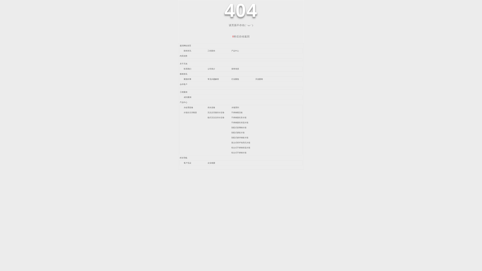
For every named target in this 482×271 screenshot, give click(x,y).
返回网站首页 (185, 46)
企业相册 (211, 163)
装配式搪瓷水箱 (238, 132)
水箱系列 (235, 107)
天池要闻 (259, 79)
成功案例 (187, 97)
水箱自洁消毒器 (190, 112)
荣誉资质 (235, 69)
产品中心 (235, 51)
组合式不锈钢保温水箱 (240, 148)
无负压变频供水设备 (215, 112)
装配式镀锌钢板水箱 (239, 138)
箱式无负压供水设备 (215, 117)
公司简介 (211, 69)
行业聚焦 (235, 79)
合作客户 (183, 84)
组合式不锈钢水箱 (238, 153)
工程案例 (211, 51)
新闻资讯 (187, 51)
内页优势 (183, 56)
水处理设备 (188, 107)
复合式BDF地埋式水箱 (240, 143)
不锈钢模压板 (237, 112)
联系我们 (187, 69)
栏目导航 (183, 158)
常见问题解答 (213, 79)
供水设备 (211, 107)
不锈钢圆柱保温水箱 (239, 122)
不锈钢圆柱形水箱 (238, 117)
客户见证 (187, 163)
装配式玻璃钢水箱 (238, 127)
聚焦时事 (187, 79)
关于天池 (183, 64)
